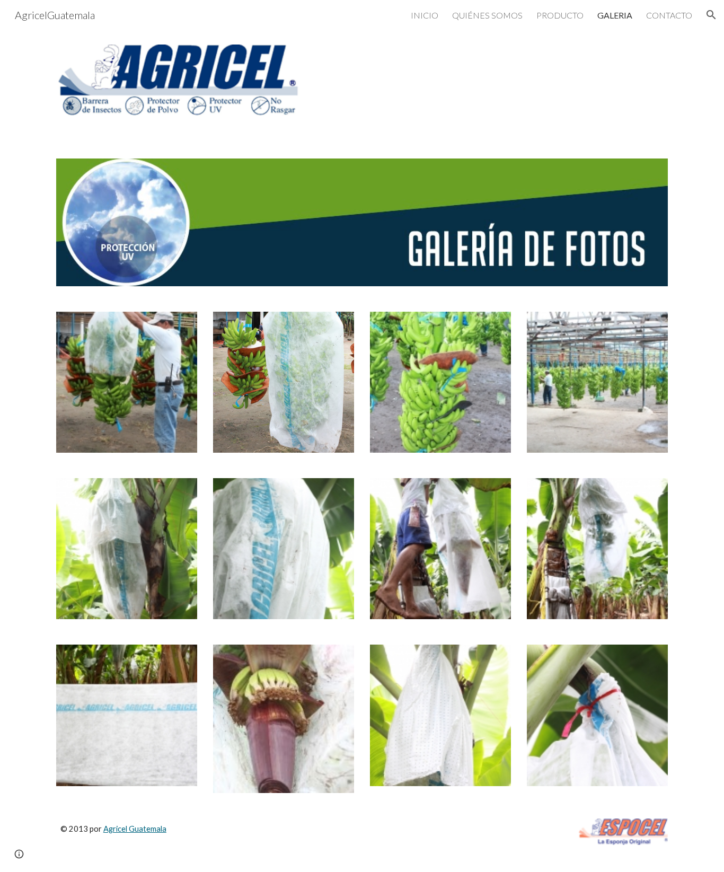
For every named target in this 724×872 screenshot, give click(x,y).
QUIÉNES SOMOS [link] (487, 15)
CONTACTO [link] (669, 15)
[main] (231, 838)
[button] (711, 15)
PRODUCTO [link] (560, 15)
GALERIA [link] (614, 15)
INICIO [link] (424, 15)
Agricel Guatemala (134, 828)
